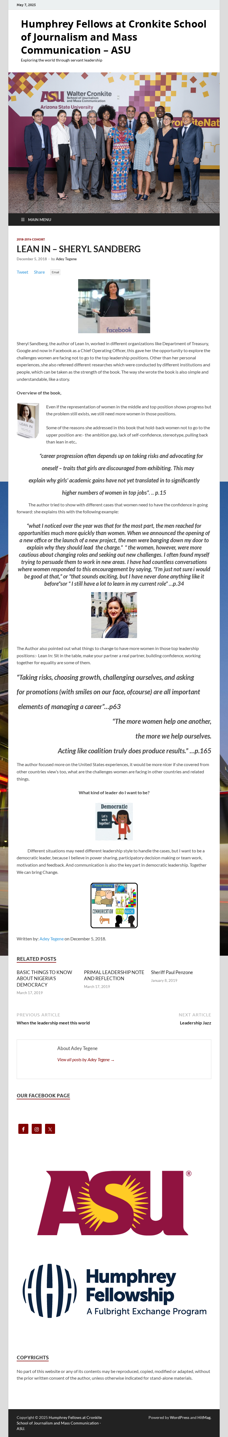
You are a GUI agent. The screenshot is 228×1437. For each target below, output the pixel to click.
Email (55, 272)
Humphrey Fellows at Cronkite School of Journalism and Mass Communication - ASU (59, 1423)
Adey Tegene (66, 259)
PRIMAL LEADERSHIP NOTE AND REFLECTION (114, 975)
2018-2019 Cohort (31, 239)
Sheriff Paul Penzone (172, 972)
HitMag (203, 1417)
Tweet (22, 271)
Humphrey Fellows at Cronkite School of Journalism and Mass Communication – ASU (114, 37)
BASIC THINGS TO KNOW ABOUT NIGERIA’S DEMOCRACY (44, 978)
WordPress (179, 1417)
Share (39, 271)
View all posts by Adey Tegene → (86, 1059)
